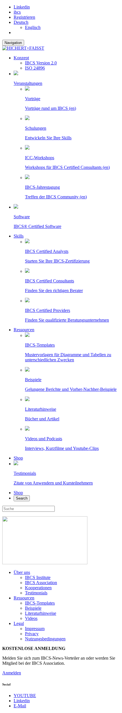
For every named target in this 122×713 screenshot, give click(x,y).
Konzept (21, 57)
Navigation (13, 43)
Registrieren (24, 17)
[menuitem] (21, 22)
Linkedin (22, 7)
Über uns (22, 572)
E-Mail (20, 705)
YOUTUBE (25, 695)
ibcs (17, 12)
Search (22, 498)
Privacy (32, 633)
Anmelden (11, 672)
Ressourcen (24, 329)
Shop (18, 458)
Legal (19, 623)
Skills (19, 236)
